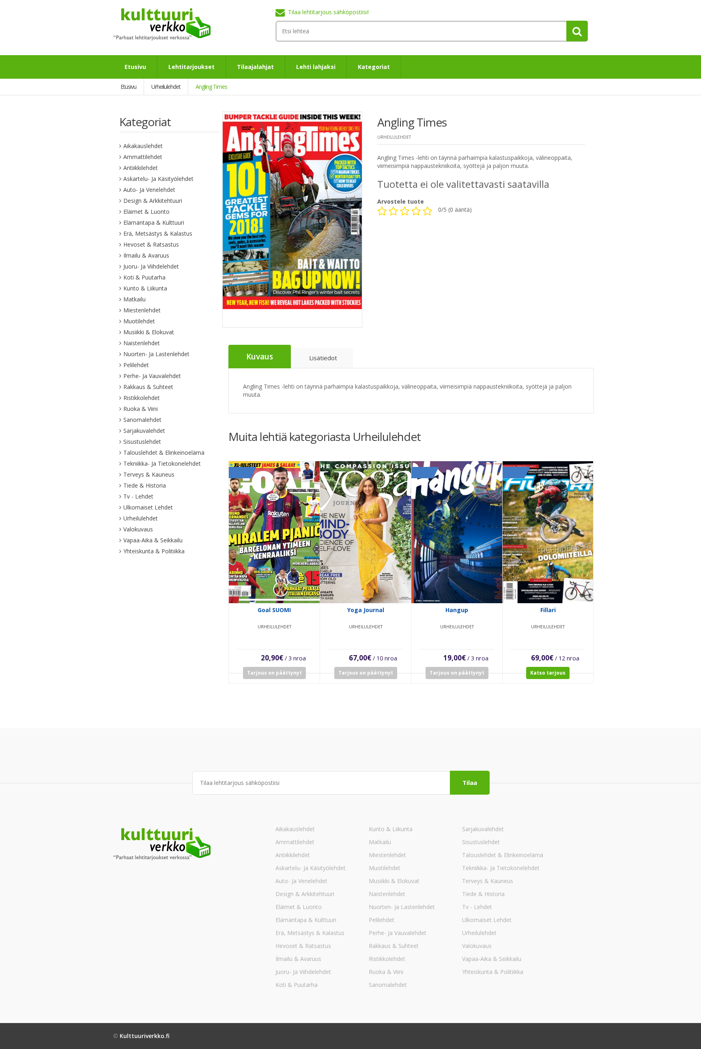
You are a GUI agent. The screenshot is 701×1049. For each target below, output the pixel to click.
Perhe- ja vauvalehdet (152, 376)
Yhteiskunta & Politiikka (154, 551)
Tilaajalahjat (255, 67)
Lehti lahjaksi (315, 67)
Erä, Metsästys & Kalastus (157, 233)
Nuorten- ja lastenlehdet (156, 354)
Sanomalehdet (142, 419)
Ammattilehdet (142, 157)
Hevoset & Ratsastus (151, 244)
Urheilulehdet (140, 518)
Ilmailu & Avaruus (146, 255)
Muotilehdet (139, 321)
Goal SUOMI (274, 610)
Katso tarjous (548, 672)
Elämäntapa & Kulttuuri (153, 222)
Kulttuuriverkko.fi (145, 1036)
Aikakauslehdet (143, 146)
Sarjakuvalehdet (144, 430)
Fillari (548, 610)
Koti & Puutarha (144, 277)
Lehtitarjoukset (191, 67)
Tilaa (469, 782)
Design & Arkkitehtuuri (152, 200)
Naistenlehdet (141, 343)
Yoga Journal (365, 610)
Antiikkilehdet (140, 168)
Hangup (456, 610)
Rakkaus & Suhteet (148, 387)
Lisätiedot (323, 358)
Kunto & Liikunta (145, 288)
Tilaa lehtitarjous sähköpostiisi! (328, 12)
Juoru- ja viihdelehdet (151, 266)
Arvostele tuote (400, 201)
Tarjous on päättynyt (274, 672)
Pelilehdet (136, 365)
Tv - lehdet (138, 496)
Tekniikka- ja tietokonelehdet (162, 463)
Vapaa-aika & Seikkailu (153, 540)
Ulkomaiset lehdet (148, 507)
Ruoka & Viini (140, 409)
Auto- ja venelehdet (149, 189)
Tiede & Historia (144, 485)
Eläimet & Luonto (146, 211)
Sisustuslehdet (142, 441)
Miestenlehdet (142, 310)
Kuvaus (259, 356)
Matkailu (134, 299)
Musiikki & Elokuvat (148, 332)
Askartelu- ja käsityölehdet (158, 179)
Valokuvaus (138, 529)
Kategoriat (374, 67)
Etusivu (135, 67)
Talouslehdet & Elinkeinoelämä (163, 452)
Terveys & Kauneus (148, 474)
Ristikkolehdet (141, 398)
